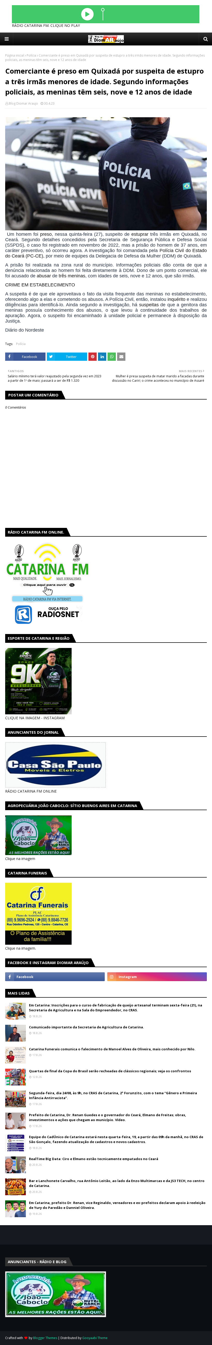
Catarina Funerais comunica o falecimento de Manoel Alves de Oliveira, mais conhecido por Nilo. (112, 1049)
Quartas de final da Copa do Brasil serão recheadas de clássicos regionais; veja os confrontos (110, 1071)
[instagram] (157, 976)
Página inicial (14, 55)
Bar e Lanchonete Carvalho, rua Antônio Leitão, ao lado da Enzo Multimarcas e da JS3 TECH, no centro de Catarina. (117, 1183)
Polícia (31, 55)
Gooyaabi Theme (95, 1338)
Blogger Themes (45, 1338)
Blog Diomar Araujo (23, 103)
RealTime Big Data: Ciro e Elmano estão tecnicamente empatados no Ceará (93, 1158)
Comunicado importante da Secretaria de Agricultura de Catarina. (86, 1027)
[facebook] (55, 976)
